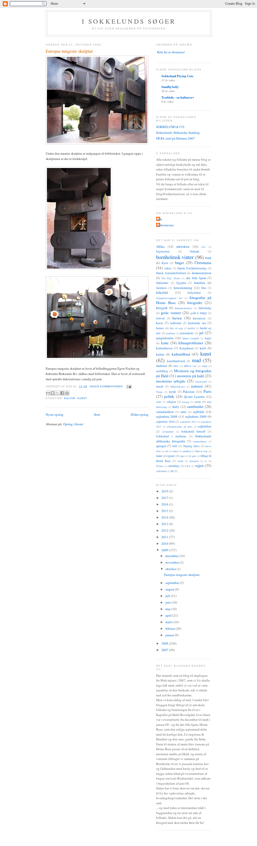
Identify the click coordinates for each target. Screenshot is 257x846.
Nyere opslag (54, 414)
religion (171, 402)
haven (177, 317)
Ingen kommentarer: (107, 386)
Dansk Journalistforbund (171, 273)
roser (198, 402)
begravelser (163, 251)
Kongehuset (186, 348)
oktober (171, 569)
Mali (175, 366)
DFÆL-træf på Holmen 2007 (175, 138)
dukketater (162, 283)
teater (159, 456)
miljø (204, 366)
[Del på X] (57, 393)
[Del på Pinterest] (67, 393)
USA (187, 466)
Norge (159, 392)
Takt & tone (201, 451)
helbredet (175, 323)
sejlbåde (198, 411)
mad (196, 360)
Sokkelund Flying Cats (177, 75)
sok (159, 219)
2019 (165, 491)
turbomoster (165, 225)
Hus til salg (176, 328)
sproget (161, 446)
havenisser (199, 318)
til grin (192, 456)
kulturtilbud (181, 354)
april (168, 615)
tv (206, 461)
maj (168, 609)
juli (168, 596)
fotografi (161, 308)
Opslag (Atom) (73, 424)
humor (160, 328)
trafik (180, 461)
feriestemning (183, 287)
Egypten (181, 283)
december (172, 556)
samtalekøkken (165, 412)
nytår (172, 391)
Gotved (160, 318)
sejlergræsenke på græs (179, 426)
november (172, 562)
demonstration (201, 273)
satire (183, 412)
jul (201, 332)
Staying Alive (191, 446)
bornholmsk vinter (175, 257)
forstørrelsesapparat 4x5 (169, 298)
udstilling (173, 466)
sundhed (186, 451)
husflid (191, 328)
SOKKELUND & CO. (170, 126)
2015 (165, 511)
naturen (197, 386)
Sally (175, 406)
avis (203, 246)
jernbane (170, 333)
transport (194, 461)
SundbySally (170, 86)
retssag (185, 402)
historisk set (197, 323)
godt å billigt (198, 313)
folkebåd (162, 292)
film (203, 288)
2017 (165, 497)
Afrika (160, 246)
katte (165, 342)
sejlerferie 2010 (165, 422)
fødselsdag (205, 308)
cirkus (167, 268)
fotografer (194, 302)
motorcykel (201, 381)
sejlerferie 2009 (196, 416)
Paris (207, 391)
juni (168, 602)
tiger (182, 456)
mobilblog (162, 371)
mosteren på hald (190, 375)
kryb (203, 348)
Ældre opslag (140, 414)
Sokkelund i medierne (171, 436)
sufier (175, 451)
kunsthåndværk (176, 361)
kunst (82, 398)
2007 (165, 650)
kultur (69, 398)
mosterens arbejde (170, 381)
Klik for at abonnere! (171, 52)
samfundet (195, 406)
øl (172, 471)
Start (97, 414)
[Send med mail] (47, 393)
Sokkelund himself (193, 431)
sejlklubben (204, 426)
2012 (165, 530)
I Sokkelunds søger (129, 21)
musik (159, 386)
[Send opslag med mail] (128, 386)
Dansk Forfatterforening (192, 268)
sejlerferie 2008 (166, 416)
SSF (174, 446)
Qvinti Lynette (194, 396)
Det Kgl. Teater (171, 278)
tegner (171, 456)
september (172, 582)
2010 (165, 543)
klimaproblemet (190, 342)
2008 (165, 643)
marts (169, 622)
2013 (165, 524)
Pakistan (189, 391)
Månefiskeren (177, 386)
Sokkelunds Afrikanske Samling (178, 132)
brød (208, 258)
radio (158, 402)
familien (199, 282)
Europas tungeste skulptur (69, 51)
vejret (199, 465)
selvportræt (168, 431)
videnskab (161, 471)
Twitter (160, 466)
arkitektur (182, 246)
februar (170, 628)
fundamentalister (183, 308)
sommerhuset (200, 441)
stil (166, 451)
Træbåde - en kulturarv (177, 97)
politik (169, 396)
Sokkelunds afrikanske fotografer (183, 438)
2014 (165, 517)
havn (159, 323)
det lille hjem (196, 278)
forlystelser (194, 292)
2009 (165, 550)
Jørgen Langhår (190, 338)
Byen (165, 263)
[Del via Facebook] (62, 393)
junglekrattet (165, 338)
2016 (165, 504)
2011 (165, 537)
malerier (161, 365)
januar (170, 635)
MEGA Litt (190, 366)
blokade (194, 251)
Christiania (203, 262)
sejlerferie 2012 (188, 422)
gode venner (171, 312)
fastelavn (161, 288)
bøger (179, 262)
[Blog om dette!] (52, 393)
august (170, 589)
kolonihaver (164, 348)
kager (208, 338)
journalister (187, 333)
